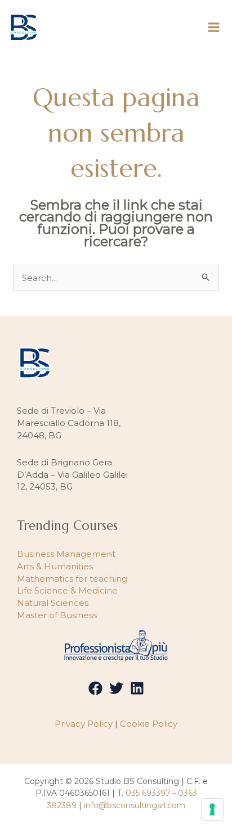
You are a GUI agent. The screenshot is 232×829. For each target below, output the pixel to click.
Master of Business (57, 615)
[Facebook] (95, 688)
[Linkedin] (137, 688)
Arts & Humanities (55, 566)
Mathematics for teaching (72, 578)
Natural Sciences (52, 602)
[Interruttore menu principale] (214, 27)
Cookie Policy (148, 723)
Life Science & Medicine (67, 590)
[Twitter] (116, 688)
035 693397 (148, 793)
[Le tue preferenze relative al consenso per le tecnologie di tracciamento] (212, 809)
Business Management (66, 554)
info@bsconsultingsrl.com (134, 805)
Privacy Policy (84, 723)
